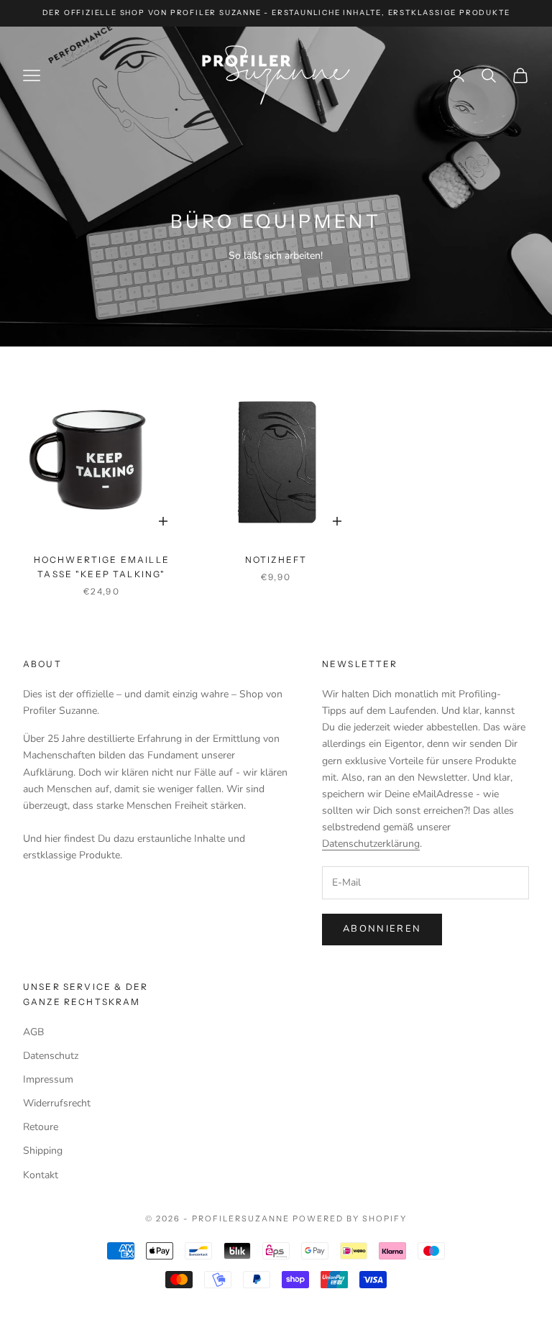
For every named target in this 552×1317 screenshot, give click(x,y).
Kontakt (40, 1175)
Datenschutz (50, 1056)
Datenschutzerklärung (371, 843)
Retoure (40, 1127)
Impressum (48, 1079)
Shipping (43, 1150)
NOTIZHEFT (276, 559)
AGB (33, 1032)
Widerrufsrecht (57, 1103)
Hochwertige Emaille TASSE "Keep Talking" (102, 566)
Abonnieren (382, 928)
